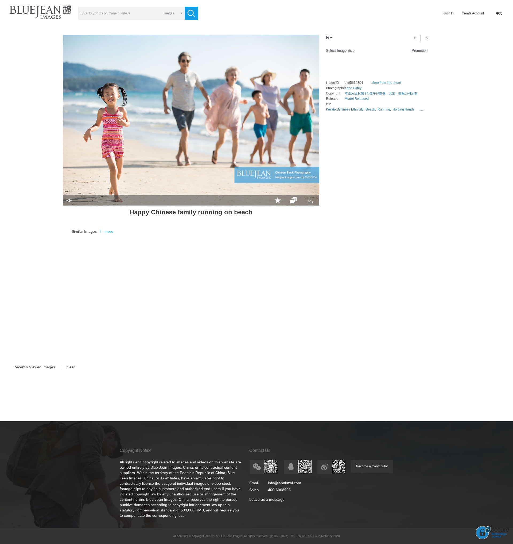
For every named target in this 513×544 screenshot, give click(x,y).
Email (254, 483)
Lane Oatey (353, 88)
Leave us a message (267, 499)
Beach (370, 109)
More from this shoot (386, 83)
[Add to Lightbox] (277, 200)
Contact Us (259, 450)
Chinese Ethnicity (350, 109)
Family (331, 109)
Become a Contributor (372, 466)
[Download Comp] (309, 200)
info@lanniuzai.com (284, 483)
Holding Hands (403, 109)
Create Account (473, 13)
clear (71, 367)
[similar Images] (293, 200)
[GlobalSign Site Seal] (492, 538)
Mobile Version (330, 536)
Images (169, 13)
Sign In (449, 13)
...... (421, 109)
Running (384, 109)
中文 (499, 13)
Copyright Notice (135, 450)
